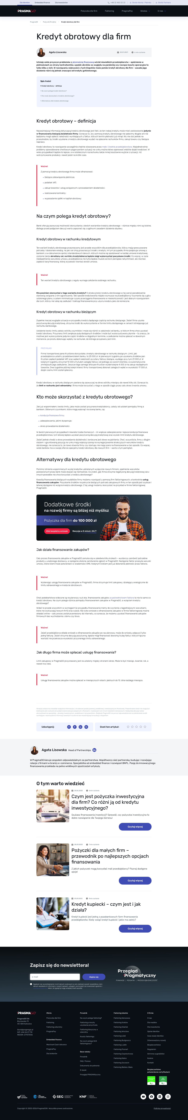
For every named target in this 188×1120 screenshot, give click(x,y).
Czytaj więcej (135, 826)
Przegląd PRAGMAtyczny (90, 1075)
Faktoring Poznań (121, 1049)
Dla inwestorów (61, 3)
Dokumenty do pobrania (89, 1066)
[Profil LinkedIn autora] (94, 750)
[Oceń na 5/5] (144, 727)
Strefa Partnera (164, 3)
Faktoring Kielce (120, 1058)
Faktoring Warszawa (122, 1018)
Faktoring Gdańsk (121, 1027)
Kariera (150, 1058)
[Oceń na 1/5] (128, 727)
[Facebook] (75, 727)
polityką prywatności (40, 988)
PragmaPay (127, 11)
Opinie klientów (153, 1031)
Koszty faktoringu (87, 1036)
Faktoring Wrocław (121, 1031)
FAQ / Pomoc (85, 1061)
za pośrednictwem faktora (121, 598)
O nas (149, 1018)
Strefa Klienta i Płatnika (141, 3)
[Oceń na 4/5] (140, 727)
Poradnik (83, 1057)
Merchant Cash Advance (56, 1045)
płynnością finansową (83, 62)
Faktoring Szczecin (121, 1063)
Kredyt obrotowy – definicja (52, 86)
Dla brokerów (51, 1053)
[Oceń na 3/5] (136, 727)
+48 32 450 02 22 (117, 3)
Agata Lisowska (54, 750)
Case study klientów (155, 1036)
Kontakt (150, 1063)
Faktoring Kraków (121, 1022)
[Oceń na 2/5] (132, 727)
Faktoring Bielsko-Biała (123, 1067)
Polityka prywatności (162, 1108)
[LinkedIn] (80, 727)
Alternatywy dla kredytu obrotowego (55, 101)
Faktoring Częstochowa (123, 1054)
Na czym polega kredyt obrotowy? (54, 91)
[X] (86, 727)
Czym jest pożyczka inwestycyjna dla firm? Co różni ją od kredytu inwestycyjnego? (107, 802)
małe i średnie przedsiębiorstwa (117, 147)
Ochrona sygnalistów (155, 1054)
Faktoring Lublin (120, 1045)
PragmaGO (34, 22)
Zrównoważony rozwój (156, 1040)
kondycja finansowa (49, 415)
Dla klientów (25, 3)
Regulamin (151, 1049)
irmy (62, 415)
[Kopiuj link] (69, 727)
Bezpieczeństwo (154, 1045)
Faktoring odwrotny (54, 1027)
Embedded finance (42, 3)
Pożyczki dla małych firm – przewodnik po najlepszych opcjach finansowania (110, 856)
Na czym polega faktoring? (91, 1018)
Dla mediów (152, 1022)
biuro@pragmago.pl (25, 1030)
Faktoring (109, 11)
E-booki (83, 1070)
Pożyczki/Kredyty (49, 22)
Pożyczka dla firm (89, 11)
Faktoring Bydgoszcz (122, 1040)
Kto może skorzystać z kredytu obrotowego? (58, 96)
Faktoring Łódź (120, 1036)
